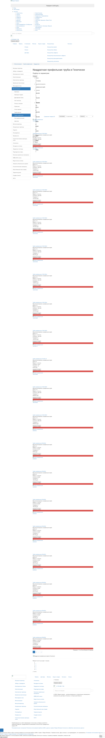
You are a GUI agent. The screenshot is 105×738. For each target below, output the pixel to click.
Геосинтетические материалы (20, 166)
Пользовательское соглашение (19, 728)
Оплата (26, 49)
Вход (15, 8)
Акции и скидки (41, 43)
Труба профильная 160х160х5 (40, 387)
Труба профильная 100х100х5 (40, 189)
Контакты (70, 43)
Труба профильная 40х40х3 (39, 554)
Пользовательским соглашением (25, 734)
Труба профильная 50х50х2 (39, 582)
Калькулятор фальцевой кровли (54, 58)
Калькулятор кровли (52, 47)
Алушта (18, 14)
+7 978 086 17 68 (15, 39)
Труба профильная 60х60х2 (39, 637)
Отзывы (26, 47)
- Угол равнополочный (18, 118)
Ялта (36, 30)
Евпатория (18, 21)
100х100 (38, 93)
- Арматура (16, 91)
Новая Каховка (38, 13)
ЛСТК (14, 178)
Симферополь (38, 17)
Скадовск (37, 18)
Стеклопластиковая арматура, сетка (20, 139)
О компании (27, 43)
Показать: (82, 116)
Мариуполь (19, 28)
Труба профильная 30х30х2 (39, 499)
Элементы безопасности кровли (20, 163)
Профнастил (16, 135)
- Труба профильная (18, 115)
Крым (17, 27)
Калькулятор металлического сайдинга (56, 55)
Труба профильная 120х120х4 (40, 274)
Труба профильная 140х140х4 (40, 302)
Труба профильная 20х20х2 (39, 443)
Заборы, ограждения (18, 71)
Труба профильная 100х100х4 (40, 161)
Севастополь (19, 13)
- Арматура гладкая (18, 94)
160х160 (38, 112)
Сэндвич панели (17, 175)
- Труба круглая (17, 112)
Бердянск (18, 17)
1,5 (36, 105)
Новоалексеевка (39, 14)
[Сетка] (35, 116)
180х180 (38, 116)
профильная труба (40, 87)
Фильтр (35, 76)
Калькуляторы (50, 43)
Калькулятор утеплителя (53, 61)
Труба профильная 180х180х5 (40, 415)
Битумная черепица (17, 68)
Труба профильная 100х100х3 (40, 133)
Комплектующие (17, 77)
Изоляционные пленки (18, 74)
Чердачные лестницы (18, 149)
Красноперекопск (20, 26)
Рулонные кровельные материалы (21, 155)
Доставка (27, 52)
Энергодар (37, 28)
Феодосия (37, 24)
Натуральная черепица (18, 127)
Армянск (18, 16)
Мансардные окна (17, 86)
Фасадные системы (17, 146)
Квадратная (36, 64)
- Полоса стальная (17, 103)
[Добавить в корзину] (63, 146)
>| (41, 652)
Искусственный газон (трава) (19, 169)
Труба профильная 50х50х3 (39, 610)
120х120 (38, 98)
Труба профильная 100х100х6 (40, 218)
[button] (1, 730)
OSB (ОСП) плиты (17, 157)
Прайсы (20, 43)
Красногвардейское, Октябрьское (24, 24)
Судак (36, 21)
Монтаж (34, 43)
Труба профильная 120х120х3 (40, 246)
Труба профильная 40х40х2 (39, 526)
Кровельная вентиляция (18, 83)
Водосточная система (18, 160)
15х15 (37, 107)
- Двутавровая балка (18, 97)
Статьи (70, 677)
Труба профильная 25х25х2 (39, 471)
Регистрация (16, 9)
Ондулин (15, 130)
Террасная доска (17, 172)
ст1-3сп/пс (38, 81)
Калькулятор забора (52, 49)
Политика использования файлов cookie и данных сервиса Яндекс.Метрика (44, 728)
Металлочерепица (17, 124)
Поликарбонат (16, 133)
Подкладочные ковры (18, 152)
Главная (15, 43)
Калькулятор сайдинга (52, 52)
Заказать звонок (15, 41)
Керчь (17, 23)
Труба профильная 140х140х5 (40, 330)
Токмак (36, 23)
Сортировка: (62, 116)
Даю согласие (4, 737)
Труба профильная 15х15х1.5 (40, 358)
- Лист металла (17, 100)
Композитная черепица (18, 80)
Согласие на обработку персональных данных (73, 728)
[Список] (33, 116)
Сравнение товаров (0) (49, 116)
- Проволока (16, 106)
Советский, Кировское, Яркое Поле (43, 20)
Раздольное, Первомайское (41, 16)
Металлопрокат (18, 64)
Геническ (16, 11)
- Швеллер (16, 121)
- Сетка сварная (17, 109)
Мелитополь (19, 30)
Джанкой (18, 20)
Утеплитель (15, 143)
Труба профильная (27, 64)
